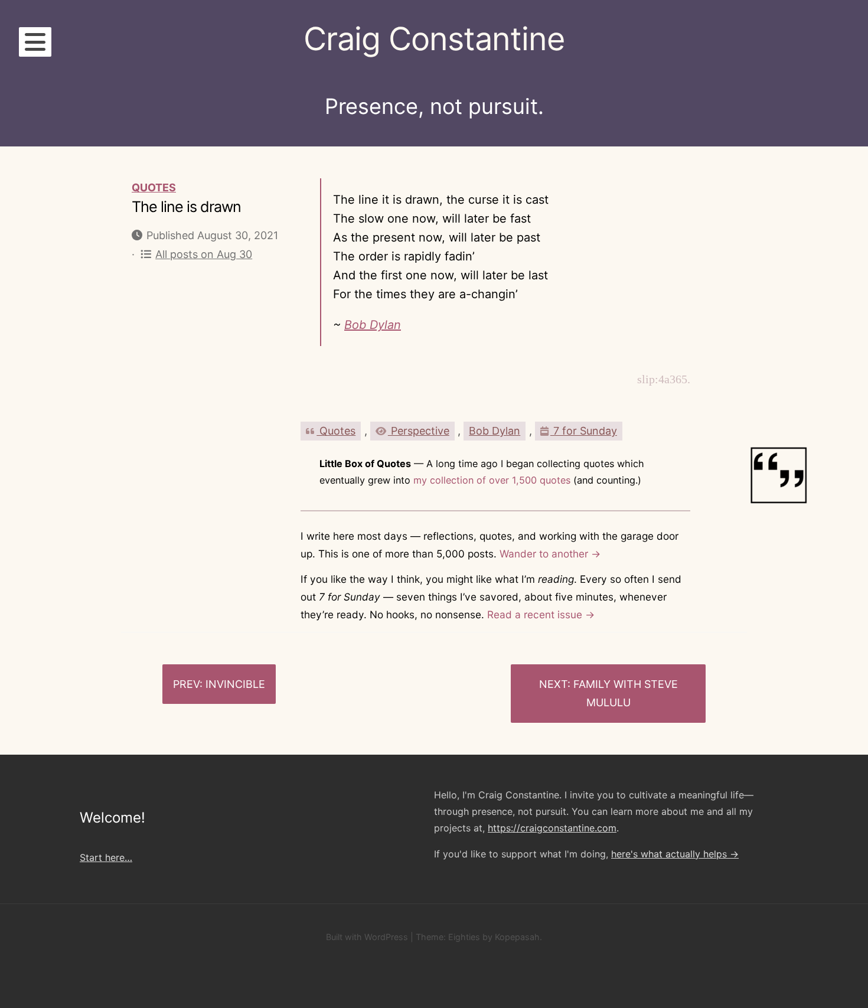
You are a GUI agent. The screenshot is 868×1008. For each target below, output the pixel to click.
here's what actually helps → (675, 854)
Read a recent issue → (541, 614)
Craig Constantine (434, 38)
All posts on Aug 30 (203, 254)
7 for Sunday (583, 431)
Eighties (464, 937)
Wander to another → (550, 553)
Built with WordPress (367, 937)
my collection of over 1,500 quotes (491, 480)
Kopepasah (517, 937)
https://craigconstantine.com (552, 828)
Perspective (418, 431)
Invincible (235, 684)
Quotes (154, 187)
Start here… (106, 857)
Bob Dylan (372, 325)
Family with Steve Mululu (625, 693)
